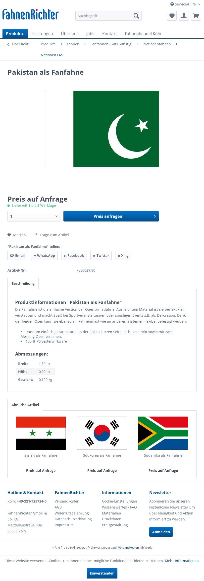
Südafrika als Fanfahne (163, 455)
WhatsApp (45, 255)
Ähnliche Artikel (25, 404)
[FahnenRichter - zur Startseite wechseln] (30, 15)
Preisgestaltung (115, 524)
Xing (124, 255)
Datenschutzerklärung (73, 518)
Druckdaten (111, 518)
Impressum (64, 524)
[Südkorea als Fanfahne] (102, 433)
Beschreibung (23, 283)
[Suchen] (136, 16)
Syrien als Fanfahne (40, 455)
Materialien (111, 513)
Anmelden (161, 531)
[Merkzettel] (172, 16)
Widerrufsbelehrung (72, 513)
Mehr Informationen (182, 560)
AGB (58, 507)
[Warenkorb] (196, 16)
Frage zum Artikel (54, 234)
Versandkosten (67, 501)
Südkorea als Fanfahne (102, 455)
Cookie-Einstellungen (119, 501)
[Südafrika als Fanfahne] (163, 433)
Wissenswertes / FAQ (119, 507)
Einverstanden (102, 573)
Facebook (75, 255)
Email (19, 255)
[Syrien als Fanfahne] (41, 433)
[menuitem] (108, 16)
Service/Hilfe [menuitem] (185, 4)
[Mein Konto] (184, 16)
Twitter (102, 255)
